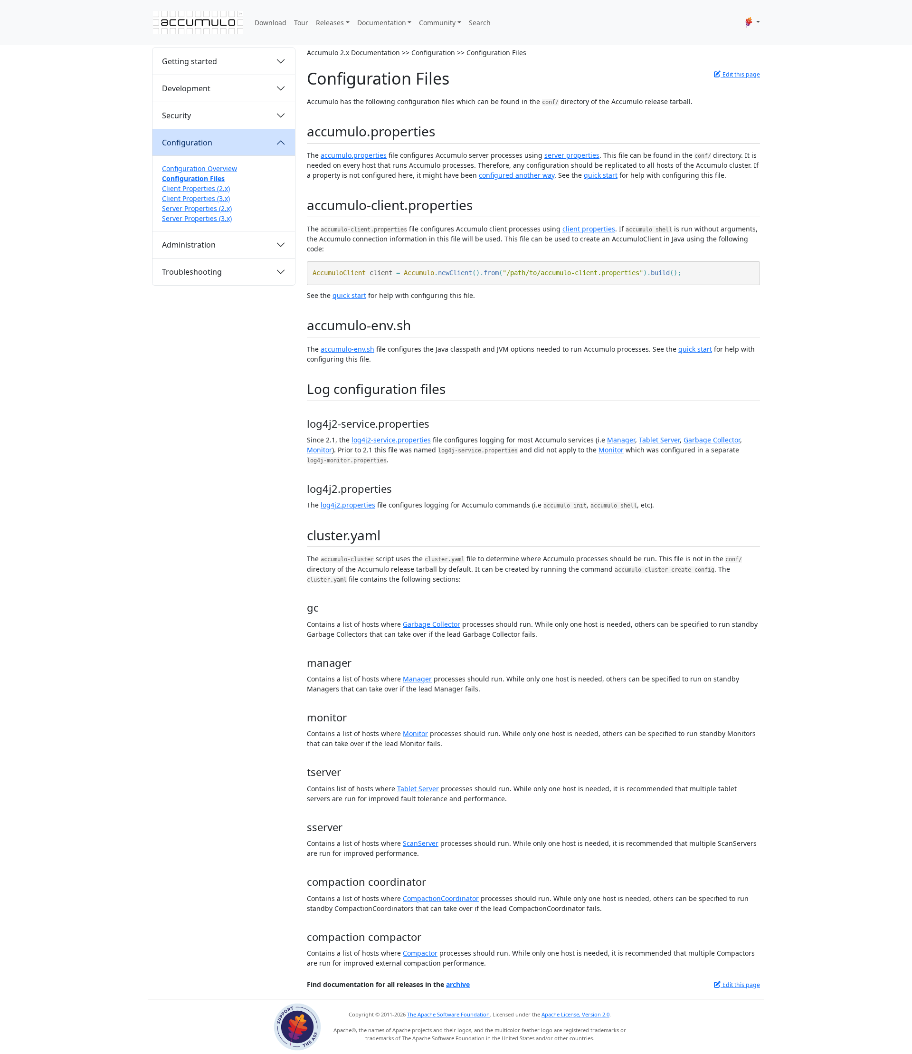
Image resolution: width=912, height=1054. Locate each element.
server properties (571, 155)
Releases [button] (330, 22)
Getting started (189, 61)
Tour (301, 22)
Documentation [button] (381, 22)
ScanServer (420, 843)
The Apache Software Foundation (448, 1014)
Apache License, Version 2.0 (575, 1014)
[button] (752, 22)
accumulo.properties (354, 155)
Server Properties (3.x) (197, 218)
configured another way (516, 175)
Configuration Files (193, 178)
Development (186, 88)
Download (270, 22)
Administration (189, 245)
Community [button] (437, 22)
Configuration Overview (199, 168)
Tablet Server (659, 439)
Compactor (420, 953)
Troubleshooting (192, 272)
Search (480, 22)
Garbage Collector (712, 439)
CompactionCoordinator (441, 898)
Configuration (187, 142)
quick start (601, 175)
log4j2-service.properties (391, 439)
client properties (588, 228)
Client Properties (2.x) (196, 188)
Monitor (319, 449)
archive (458, 984)
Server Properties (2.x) (197, 208)
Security (176, 115)
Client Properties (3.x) (196, 198)
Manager (621, 439)
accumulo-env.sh (347, 349)
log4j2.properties (348, 504)
